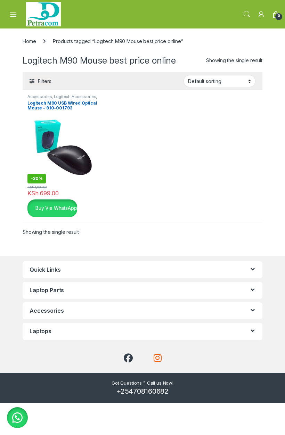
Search (247, 14)
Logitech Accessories (75, 96)
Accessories (39, 96)
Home (29, 41)
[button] (17, 417)
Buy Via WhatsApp (55, 208)
